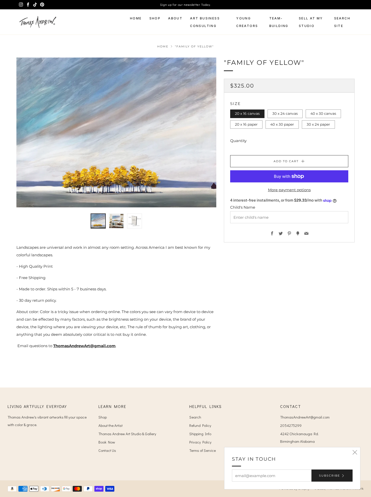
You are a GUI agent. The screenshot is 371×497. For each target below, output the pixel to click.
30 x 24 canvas (285, 114)
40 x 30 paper (282, 124)
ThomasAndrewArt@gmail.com (84, 345)
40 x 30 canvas (323, 114)
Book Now (106, 442)
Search (195, 417)
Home (136, 18)
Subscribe (329, 475)
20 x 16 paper (246, 124)
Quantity (238, 140)
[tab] (98, 221)
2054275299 (291, 425)
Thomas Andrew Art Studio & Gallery (127, 433)
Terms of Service (202, 450)
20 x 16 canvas (247, 114)
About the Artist (110, 425)
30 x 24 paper (318, 124)
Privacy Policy (200, 442)
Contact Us (107, 450)
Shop (155, 18)
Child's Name (242, 207)
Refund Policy (200, 425)
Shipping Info (200, 433)
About (175, 18)
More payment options (289, 189)
